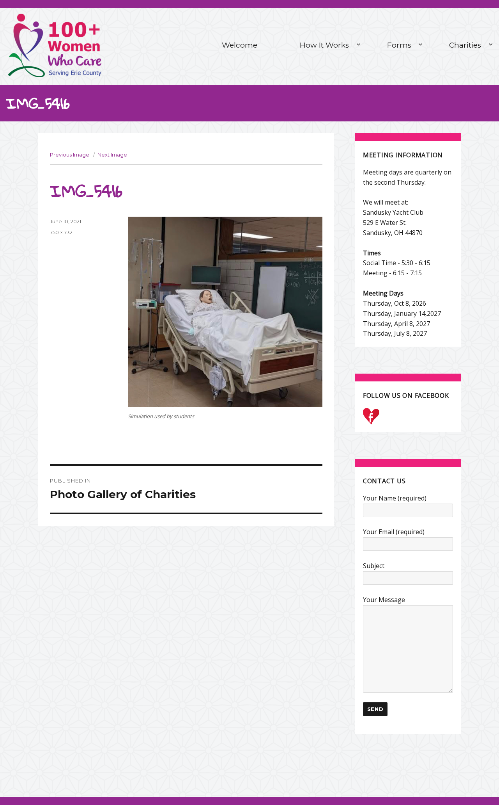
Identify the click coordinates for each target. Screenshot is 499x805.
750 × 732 (61, 232)
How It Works (324, 45)
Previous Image (69, 154)
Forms (399, 45)
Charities (465, 45)
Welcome (239, 45)
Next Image (112, 154)
